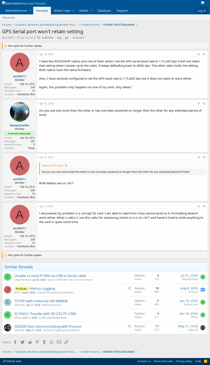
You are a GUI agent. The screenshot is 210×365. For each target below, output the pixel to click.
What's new (62, 10)
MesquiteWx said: (52, 165)
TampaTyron (191, 304)
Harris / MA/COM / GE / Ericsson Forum (70, 279)
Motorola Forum (51, 305)
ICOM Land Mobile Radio (53, 317)
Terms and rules (163, 361)
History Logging (42, 288)
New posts (8, 17)
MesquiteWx (19, 125)
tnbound (19, 330)
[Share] (198, 54)
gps (67, 37)
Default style (13, 361)
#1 (204, 54)
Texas (31, 148)
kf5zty (18, 317)
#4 (204, 206)
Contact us (144, 361)
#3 (204, 157)
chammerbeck (23, 279)
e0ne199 (20, 305)
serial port (78, 37)
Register (122, 10)
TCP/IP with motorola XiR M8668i (41, 301)
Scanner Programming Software (55, 292)
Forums (42, 10)
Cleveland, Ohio (26, 94)
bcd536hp (48, 37)
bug (59, 37)
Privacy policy (184, 361)
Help (198, 361)
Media (83, 10)
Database (104, 10)
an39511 (10, 37)
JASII (17, 292)
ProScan (193, 292)
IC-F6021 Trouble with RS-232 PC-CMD (45, 313)
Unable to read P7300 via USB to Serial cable (50, 275)
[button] (30, 10)
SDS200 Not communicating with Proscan (48, 326)
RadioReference (16, 10)
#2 (204, 103)
